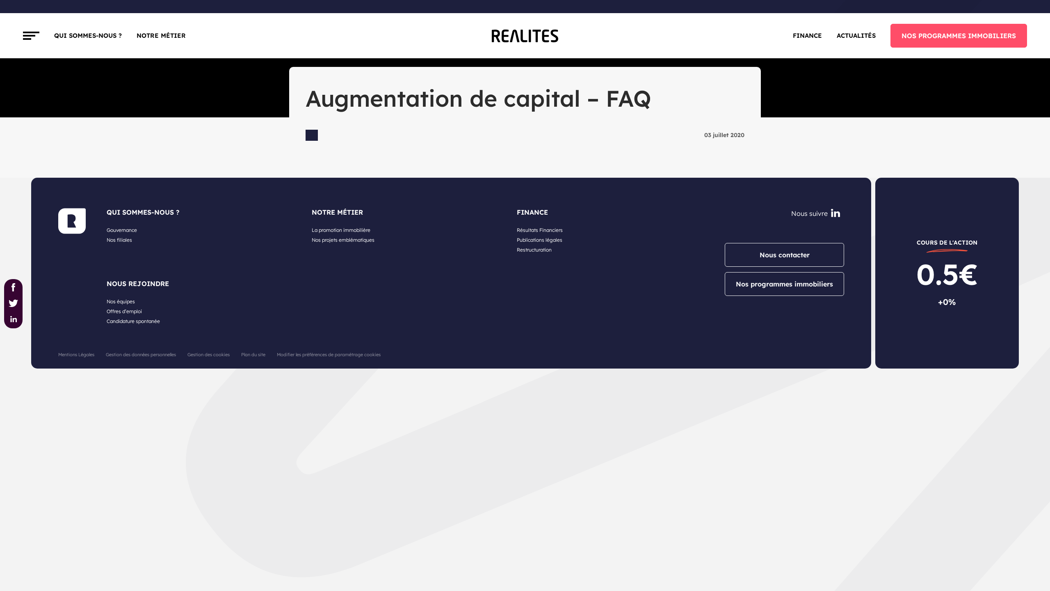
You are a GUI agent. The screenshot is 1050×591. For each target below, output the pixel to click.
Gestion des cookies (208, 354)
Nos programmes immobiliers (784, 284)
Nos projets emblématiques (343, 240)
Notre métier (161, 35)
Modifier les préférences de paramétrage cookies (329, 354)
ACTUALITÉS (856, 35)
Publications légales (539, 240)
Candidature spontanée (133, 321)
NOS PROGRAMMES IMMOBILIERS (959, 36)
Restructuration (534, 250)
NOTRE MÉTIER (337, 212)
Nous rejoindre (138, 283)
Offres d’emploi (124, 311)
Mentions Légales (76, 354)
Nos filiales (119, 240)
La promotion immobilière (341, 230)
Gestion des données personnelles (141, 354)
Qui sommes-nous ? (88, 35)
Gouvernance (122, 230)
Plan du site (253, 354)
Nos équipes (121, 301)
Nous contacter (785, 255)
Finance (807, 35)
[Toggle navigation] (31, 36)
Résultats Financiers (540, 230)
